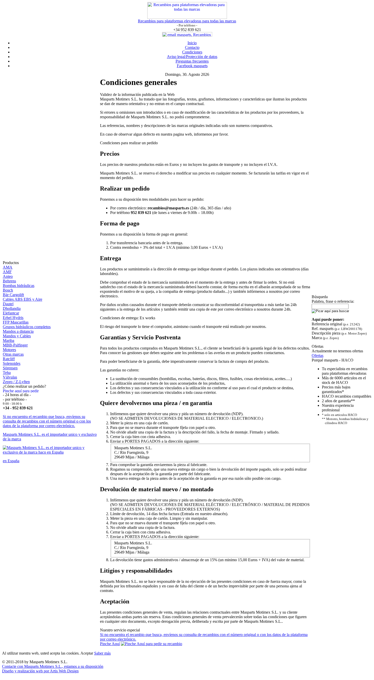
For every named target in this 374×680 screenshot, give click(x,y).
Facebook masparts (192, 66)
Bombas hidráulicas (18, 285)
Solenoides (11, 363)
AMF (7, 272)
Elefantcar (11, 313)
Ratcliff (9, 359)
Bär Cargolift (13, 295)
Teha (7, 372)
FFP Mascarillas (15, 322)
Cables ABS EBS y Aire (22, 299)
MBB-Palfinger (15, 345)
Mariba (8, 340)
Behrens (9, 281)
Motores (9, 350)
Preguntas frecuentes (192, 61)
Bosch (8, 290)
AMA (7, 267)
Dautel (8, 304)
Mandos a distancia (18, 331)
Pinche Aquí (110, 644)
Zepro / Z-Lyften (16, 382)
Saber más (102, 653)
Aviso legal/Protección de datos (192, 56)
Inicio (192, 43)
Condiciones (192, 52)
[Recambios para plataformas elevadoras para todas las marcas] (187, 17)
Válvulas (10, 377)
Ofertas (317, 355)
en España (11, 461)
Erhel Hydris (13, 317)
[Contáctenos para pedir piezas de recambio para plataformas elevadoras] (151, 644)
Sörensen (10, 368)
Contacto (192, 47)
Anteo (8, 276)
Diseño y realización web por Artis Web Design (40, 671)
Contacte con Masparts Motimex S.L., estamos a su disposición (52, 666)
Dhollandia (12, 308)
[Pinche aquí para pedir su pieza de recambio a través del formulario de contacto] (22, 391)
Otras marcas (13, 354)
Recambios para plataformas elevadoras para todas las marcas (187, 21)
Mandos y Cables (17, 336)
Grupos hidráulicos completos (27, 327)
